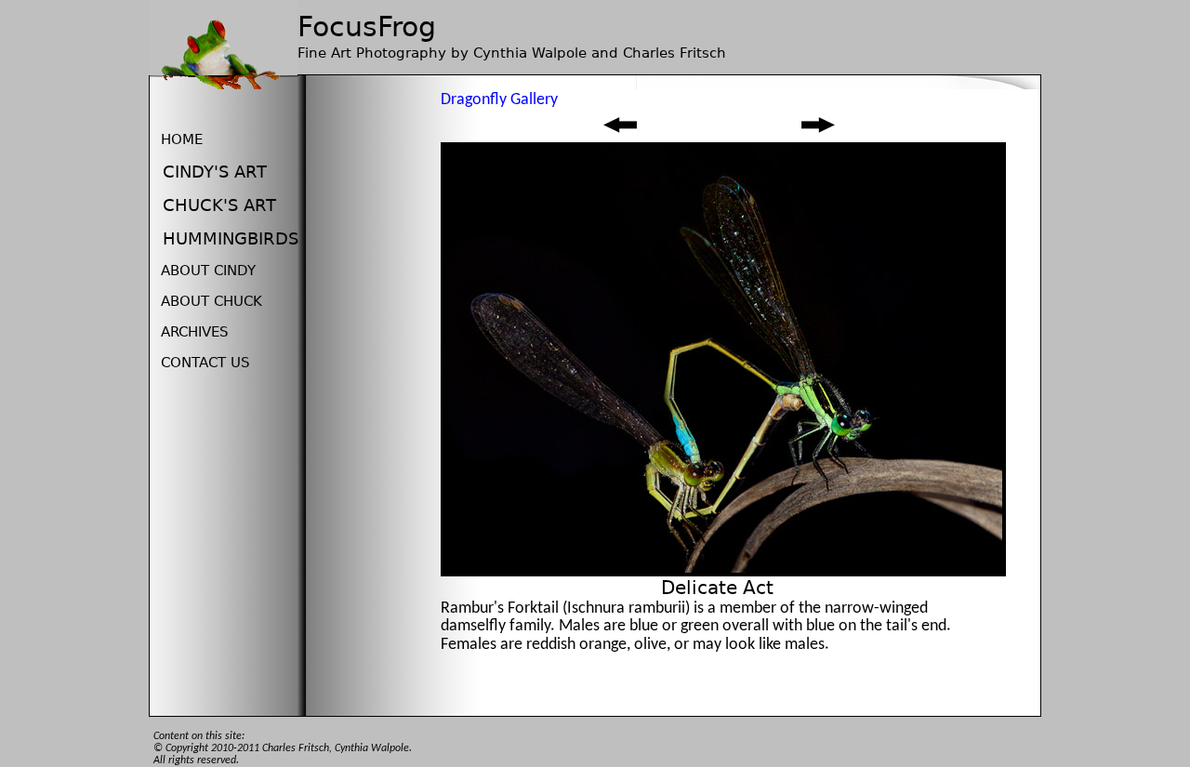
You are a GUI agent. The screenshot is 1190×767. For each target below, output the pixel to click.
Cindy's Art (215, 171)
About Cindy (208, 270)
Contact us (205, 362)
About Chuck (211, 301)
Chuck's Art (219, 205)
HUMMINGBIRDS (230, 238)
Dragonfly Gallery (499, 100)
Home (182, 139)
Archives (195, 332)
